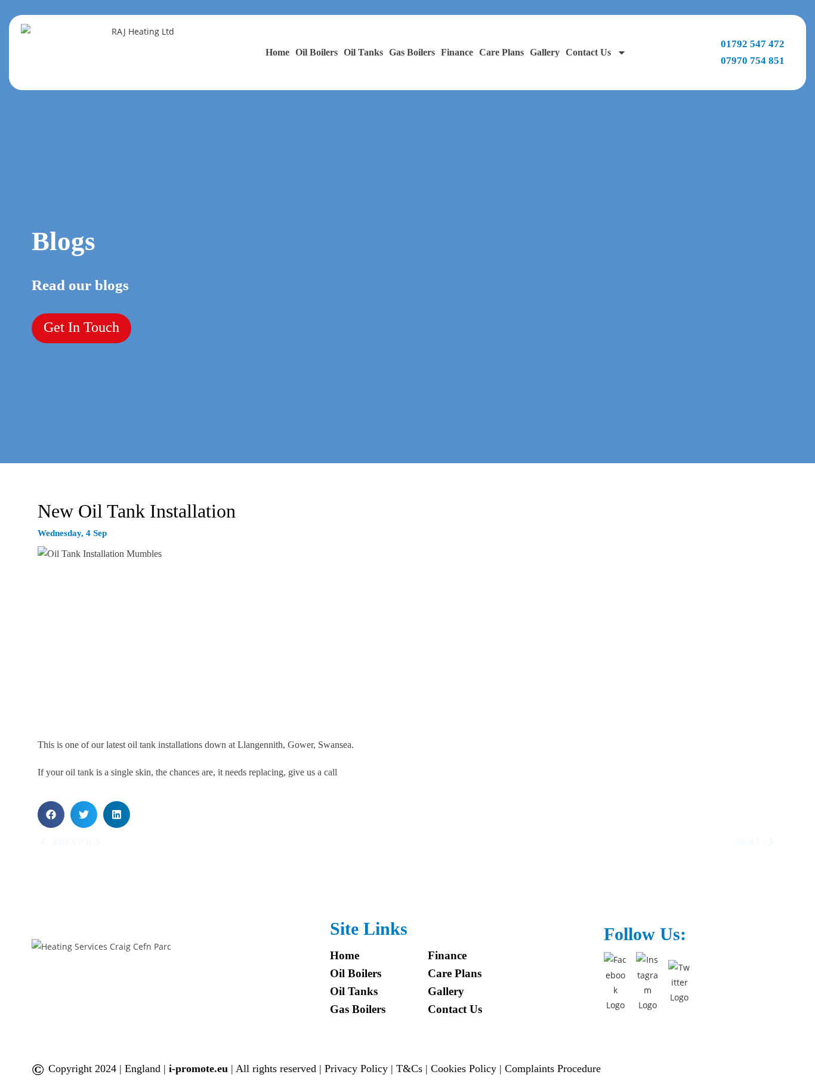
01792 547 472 (753, 44)
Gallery (545, 52)
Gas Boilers (412, 52)
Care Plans (501, 52)
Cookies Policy (465, 1068)
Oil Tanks (363, 52)
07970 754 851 (753, 60)
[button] (51, 814)
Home (277, 52)
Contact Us (588, 52)
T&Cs (410, 1068)
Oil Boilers (316, 52)
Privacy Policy (358, 1068)
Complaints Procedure (553, 1068)
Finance (457, 52)
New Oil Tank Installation (137, 511)
